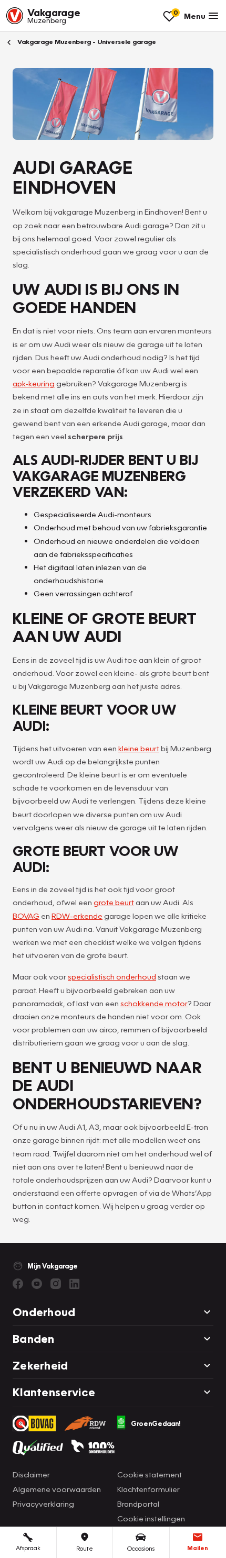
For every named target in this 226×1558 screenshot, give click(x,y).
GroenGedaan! (156, 1423)
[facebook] (18, 1283)
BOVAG (26, 915)
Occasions (141, 1548)
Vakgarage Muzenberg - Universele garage (86, 41)
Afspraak (28, 1548)
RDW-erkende (77, 915)
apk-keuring (34, 383)
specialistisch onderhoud (112, 976)
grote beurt (114, 902)
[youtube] (37, 1283)
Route (84, 1548)
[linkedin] (74, 1283)
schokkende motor (154, 1003)
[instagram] (55, 1283)
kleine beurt (138, 748)
